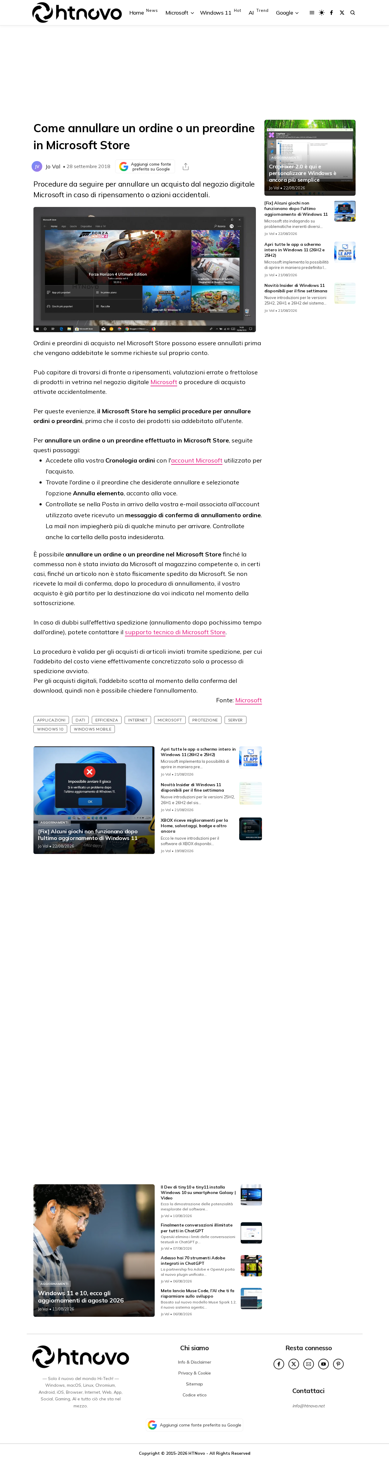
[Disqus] (147, 939)
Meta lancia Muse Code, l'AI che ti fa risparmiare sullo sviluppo (197, 1293)
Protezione (205, 720)
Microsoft (163, 382)
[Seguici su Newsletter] (308, 1364)
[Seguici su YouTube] (323, 1364)
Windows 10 (50, 729)
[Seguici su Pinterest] (338, 1364)
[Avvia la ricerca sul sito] (352, 12)
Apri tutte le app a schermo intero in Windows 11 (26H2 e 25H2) (198, 751)
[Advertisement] (194, 72)
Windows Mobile (92, 729)
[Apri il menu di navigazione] (312, 12)
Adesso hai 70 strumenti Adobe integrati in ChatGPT (193, 1260)
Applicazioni (51, 720)
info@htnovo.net (308, 1406)
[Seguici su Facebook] (331, 12)
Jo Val (52, 166)
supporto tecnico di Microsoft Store (175, 632)
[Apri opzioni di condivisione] (186, 167)
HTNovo (196, 1453)
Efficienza (106, 720)
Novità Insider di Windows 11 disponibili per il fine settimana (192, 787)
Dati (80, 720)
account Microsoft (196, 460)
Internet (137, 720)
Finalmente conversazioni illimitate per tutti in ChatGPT (196, 1227)
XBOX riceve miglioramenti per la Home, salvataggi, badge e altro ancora (194, 825)
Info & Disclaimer (194, 1362)
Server (235, 720)
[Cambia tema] (321, 12)
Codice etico (195, 1395)
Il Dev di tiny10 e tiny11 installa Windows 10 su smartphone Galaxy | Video (198, 1192)
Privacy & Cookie (194, 1373)
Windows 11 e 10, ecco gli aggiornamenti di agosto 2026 (81, 1296)
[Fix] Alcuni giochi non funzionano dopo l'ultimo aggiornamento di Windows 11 (87, 834)
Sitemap (194, 1384)
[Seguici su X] (342, 12)
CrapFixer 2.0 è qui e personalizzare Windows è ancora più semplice (302, 173)
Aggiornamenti (54, 822)
